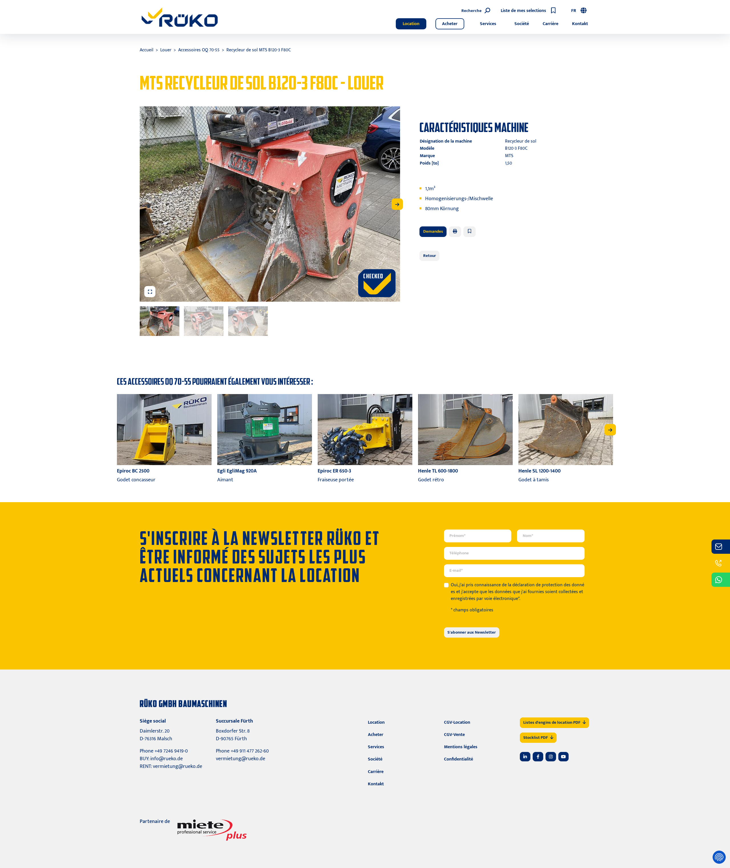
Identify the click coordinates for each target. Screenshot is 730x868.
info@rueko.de (166, 759)
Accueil (146, 50)
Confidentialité (458, 759)
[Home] (180, 17)
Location (411, 24)
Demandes (433, 231)
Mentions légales (460, 747)
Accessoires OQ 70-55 (199, 50)
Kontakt (580, 24)
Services (488, 24)
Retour (429, 255)
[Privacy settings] (719, 857)
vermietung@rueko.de (177, 766)
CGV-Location (457, 722)
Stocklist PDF (535, 737)
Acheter (449, 24)
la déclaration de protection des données (517, 588)
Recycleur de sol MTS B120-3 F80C (258, 50)
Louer (165, 50)
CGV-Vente (454, 735)
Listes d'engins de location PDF (551, 722)
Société (521, 24)
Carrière (550, 24)
